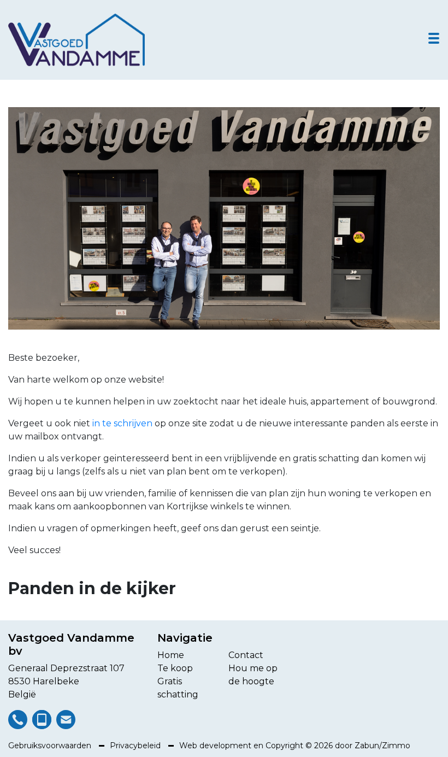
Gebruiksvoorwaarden (50, 745)
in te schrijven (122, 423)
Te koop (175, 668)
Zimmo (396, 745)
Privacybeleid (136, 745)
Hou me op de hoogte (253, 674)
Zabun (367, 745)
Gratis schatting (177, 688)
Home (170, 655)
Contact (245, 655)
